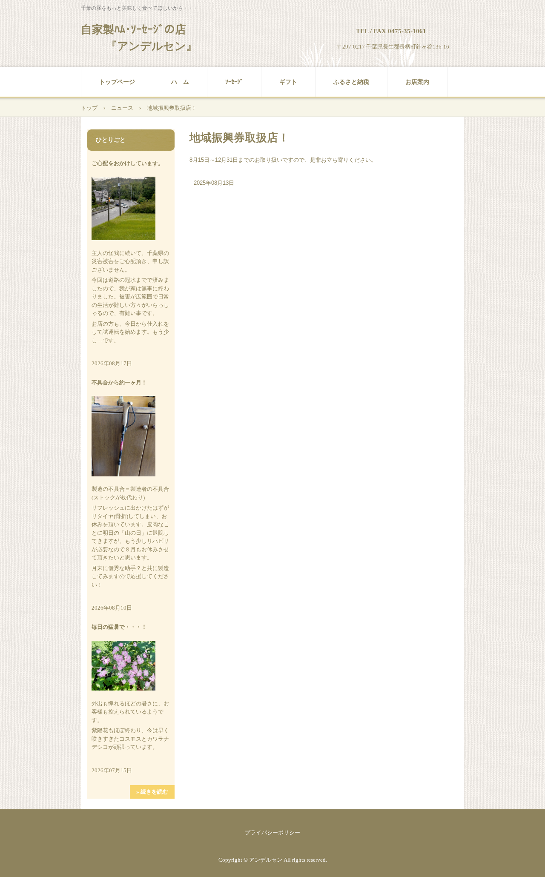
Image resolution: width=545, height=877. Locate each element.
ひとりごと (111, 140)
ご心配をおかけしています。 (128, 163)
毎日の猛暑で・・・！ (119, 627)
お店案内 (417, 82)
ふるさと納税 (351, 82)
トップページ (117, 82)
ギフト (288, 82)
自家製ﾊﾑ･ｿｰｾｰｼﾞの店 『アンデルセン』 (139, 37)
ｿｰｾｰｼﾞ (234, 82)
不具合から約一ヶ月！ (119, 382)
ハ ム (180, 82)
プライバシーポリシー (272, 832)
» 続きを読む (152, 791)
